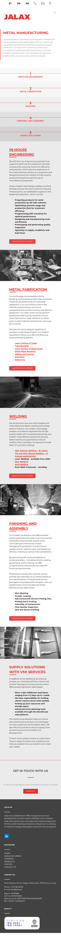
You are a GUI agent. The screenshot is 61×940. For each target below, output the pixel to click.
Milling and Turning (24, 354)
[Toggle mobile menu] (55, 12)
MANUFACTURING (12, 856)
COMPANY (9, 859)
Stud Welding (21, 464)
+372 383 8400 (17, 887)
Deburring (20, 360)
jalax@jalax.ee (16, 889)
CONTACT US (10, 867)
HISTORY (8, 864)
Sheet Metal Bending (25, 351)
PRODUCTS (9, 861)
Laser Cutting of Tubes (26, 343)
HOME (7, 853)
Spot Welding (21, 461)
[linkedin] (6, 836)
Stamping (19, 357)
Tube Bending (22, 346)
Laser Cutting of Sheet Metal (29, 349)
